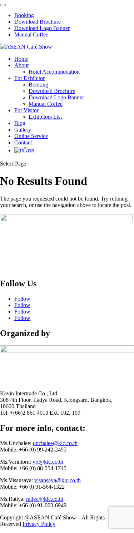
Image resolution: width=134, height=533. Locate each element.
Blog (19, 123)
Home (21, 59)
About (21, 65)
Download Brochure (37, 22)
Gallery (22, 130)
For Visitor (26, 110)
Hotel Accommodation (54, 72)
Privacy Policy (39, 524)
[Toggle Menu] (3, 5)
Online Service (31, 136)
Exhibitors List (45, 117)
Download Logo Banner (42, 28)
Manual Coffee (31, 34)
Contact (23, 142)
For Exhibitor (29, 78)
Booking (24, 15)
